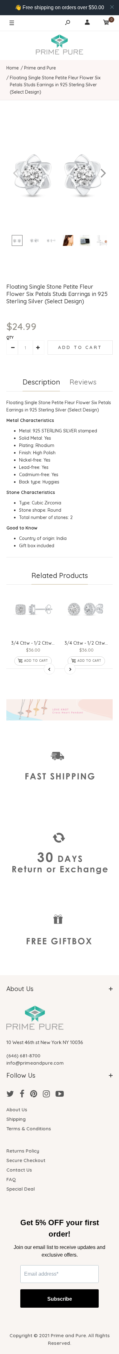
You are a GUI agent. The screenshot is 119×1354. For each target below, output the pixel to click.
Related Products (59, 575)
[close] (112, 7)
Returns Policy (22, 1151)
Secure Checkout (25, 1160)
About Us (16, 1110)
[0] (106, 23)
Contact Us (19, 1170)
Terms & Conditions (28, 1129)
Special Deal (20, 1189)
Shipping (16, 1119)
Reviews (82, 382)
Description (41, 382)
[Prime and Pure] (59, 45)
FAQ (11, 1179)
